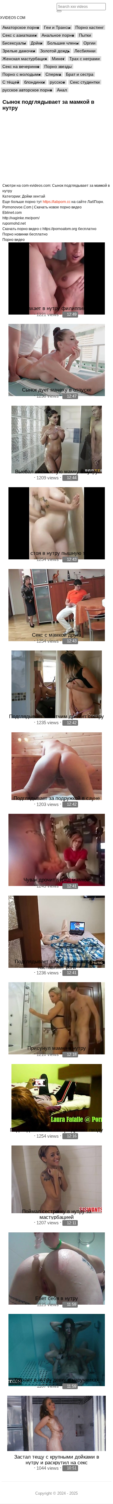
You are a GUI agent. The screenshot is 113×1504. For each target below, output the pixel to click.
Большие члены (63, 43)
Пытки (85, 35)
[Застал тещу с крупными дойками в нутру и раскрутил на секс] (56, 1423)
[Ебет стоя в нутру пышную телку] (56, 523)
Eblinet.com (12, 213)
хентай (39, 196)
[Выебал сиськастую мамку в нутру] (56, 439)
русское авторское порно (27, 90)
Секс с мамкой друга (56, 635)
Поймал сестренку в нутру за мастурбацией (56, 1214)
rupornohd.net (14, 223)
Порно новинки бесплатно (25, 234)
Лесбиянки (85, 50)
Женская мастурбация (24, 58)
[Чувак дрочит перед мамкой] (56, 850)
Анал (62, 90)
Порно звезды (58, 66)
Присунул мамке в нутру (56, 1048)
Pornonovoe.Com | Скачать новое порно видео (42, 207)
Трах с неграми (84, 58)
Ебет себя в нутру (56, 1298)
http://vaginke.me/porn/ (20, 218)
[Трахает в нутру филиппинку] (56, 278)
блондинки (34, 82)
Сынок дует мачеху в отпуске (56, 389)
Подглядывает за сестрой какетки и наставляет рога (57, 964)
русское (57, 82)
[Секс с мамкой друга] (56, 605)
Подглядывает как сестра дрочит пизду (56, 1130)
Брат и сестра (79, 74)
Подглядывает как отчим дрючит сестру (56, 716)
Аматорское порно (20, 27)
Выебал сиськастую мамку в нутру (56, 471)
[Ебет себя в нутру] (56, 1268)
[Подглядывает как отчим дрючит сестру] (56, 684)
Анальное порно (58, 35)
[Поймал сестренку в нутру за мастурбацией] (56, 1179)
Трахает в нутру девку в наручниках (56, 1380)
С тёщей (10, 82)
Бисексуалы (14, 43)
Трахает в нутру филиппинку (57, 308)
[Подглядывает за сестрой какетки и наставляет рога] (56, 932)
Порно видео (13, 240)
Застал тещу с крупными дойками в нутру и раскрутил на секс (56, 1459)
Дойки (36, 43)
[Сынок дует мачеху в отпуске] (56, 360)
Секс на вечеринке (20, 66)
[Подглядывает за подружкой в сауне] (56, 766)
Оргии (89, 43)
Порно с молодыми (21, 74)
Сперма (53, 74)
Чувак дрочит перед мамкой (57, 879)
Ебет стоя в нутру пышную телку (57, 553)
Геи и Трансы (57, 27)
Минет (58, 58)
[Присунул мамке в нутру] (56, 1018)
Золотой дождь (55, 50)
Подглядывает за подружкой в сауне (57, 798)
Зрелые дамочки (18, 50)
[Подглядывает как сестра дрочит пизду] (56, 1098)
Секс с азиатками (19, 35)
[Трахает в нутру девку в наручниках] (56, 1350)
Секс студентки (85, 82)
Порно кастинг (89, 27)
